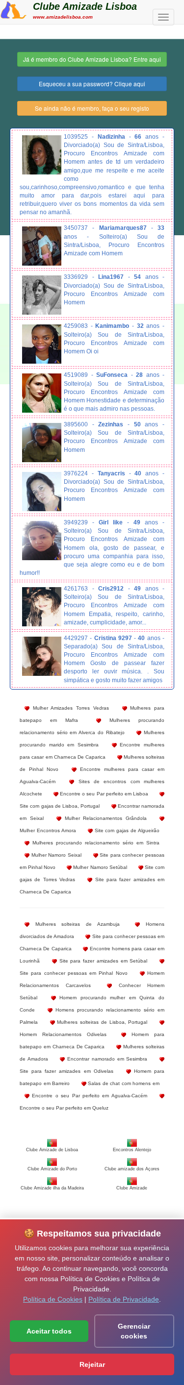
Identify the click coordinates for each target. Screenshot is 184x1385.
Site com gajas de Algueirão (126, 830)
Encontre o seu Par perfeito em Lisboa (103, 793)
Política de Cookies (52, 1299)
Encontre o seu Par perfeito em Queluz (64, 1108)
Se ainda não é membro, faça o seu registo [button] (92, 108)
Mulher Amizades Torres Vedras (69, 708)
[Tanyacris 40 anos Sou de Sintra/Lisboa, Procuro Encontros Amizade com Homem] (41, 491)
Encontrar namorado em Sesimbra (106, 1059)
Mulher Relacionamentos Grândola (104, 818)
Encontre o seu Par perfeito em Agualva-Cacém (88, 1095)
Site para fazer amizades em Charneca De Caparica (92, 885)
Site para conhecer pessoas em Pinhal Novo (74, 973)
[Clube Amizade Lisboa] (13, 9)
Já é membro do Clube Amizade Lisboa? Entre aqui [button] (92, 59)
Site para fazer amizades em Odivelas (66, 1071)
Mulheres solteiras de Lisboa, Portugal (101, 1022)
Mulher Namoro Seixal (55, 855)
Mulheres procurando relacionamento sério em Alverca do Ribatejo (92, 726)
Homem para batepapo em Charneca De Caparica (92, 1040)
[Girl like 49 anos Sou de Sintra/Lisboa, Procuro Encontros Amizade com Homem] (41, 540)
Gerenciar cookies (134, 1331)
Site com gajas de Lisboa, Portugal (60, 806)
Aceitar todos (49, 1331)
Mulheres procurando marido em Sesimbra (92, 738)
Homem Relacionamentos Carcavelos (92, 979)
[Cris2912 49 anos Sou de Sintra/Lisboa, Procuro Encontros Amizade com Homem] (41, 606)
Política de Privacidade (123, 1299)
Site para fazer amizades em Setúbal (102, 961)
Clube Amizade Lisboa (85, 6)
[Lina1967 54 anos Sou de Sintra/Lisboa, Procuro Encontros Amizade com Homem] (41, 295)
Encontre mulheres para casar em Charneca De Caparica (92, 751)
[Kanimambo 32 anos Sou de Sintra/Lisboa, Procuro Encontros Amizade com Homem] (41, 344)
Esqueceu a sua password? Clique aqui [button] (92, 83)
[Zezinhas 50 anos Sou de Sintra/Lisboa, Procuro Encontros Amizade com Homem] (41, 442)
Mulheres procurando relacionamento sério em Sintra (94, 842)
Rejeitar (92, 1364)
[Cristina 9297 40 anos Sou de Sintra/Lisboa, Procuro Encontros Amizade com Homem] (41, 656)
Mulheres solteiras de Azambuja (74, 924)
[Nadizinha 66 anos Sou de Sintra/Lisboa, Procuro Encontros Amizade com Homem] (41, 154)
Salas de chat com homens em (122, 1083)
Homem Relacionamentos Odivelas (63, 1034)
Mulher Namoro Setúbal (99, 867)
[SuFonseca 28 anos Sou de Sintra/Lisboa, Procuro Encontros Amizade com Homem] (41, 393)
